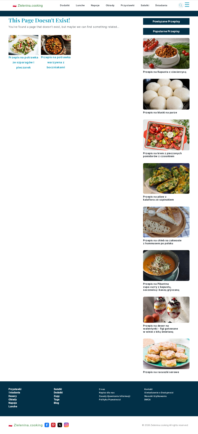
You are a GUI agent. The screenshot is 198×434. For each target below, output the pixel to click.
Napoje (95, 5)
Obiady (110, 5)
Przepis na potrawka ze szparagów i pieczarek (23, 62)
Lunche (80, 5)
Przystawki (128, 5)
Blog (56, 402)
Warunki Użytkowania (155, 396)
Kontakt (148, 389)
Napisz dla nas (106, 392)
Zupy (57, 396)
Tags (57, 399)
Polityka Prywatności (110, 399)
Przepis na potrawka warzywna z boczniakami (56, 62)
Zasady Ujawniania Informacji (114, 396)
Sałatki (145, 5)
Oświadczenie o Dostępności (159, 392)
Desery (13, 396)
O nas (102, 389)
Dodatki (65, 5)
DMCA (147, 399)
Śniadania (161, 5)
